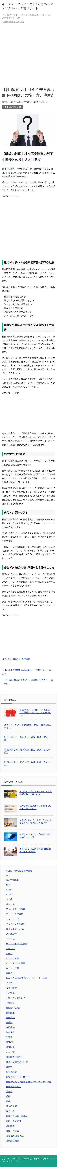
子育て (9, 983)
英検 (8, 1096)
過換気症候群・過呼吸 (16, 1116)
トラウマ (10, 948)
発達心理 (10, 1042)
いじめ (9, 894)
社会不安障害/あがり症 (12, 107)
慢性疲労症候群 (13, 1008)
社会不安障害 (23, 659)
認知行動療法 (12, 1106)
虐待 (8, 1101)
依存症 (9, 973)
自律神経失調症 (13, 1086)
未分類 (9, 1022)
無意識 (9, 1037)
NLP (8, 885)
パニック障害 (12, 958)
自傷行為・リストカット (17, 1077)
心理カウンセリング (15, 998)
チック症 (10, 939)
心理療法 (10, 1003)
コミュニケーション (15, 929)
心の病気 (10, 993)
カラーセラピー (13, 919)
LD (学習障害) (12, 880)
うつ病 (9, 899)
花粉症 (9, 1091)
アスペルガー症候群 (15, 909)
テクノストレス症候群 (16, 944)
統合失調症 (11, 1072)
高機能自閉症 (12, 1141)
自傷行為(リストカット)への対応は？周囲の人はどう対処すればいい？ (35, 712)
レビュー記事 (12, 968)
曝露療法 (10, 1017)
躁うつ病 (10, 1111)
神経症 (9, 1067)
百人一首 (10, 1052)
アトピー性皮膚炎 (14, 914)
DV (7, 876)
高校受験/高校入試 (15, 1136)
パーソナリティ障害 (15, 963)
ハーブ (9, 953)
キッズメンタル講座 (15, 924)
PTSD (9, 890)
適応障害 (10, 1126)
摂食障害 (10, 1013)
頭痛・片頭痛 (12, 1131)
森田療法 (10, 1027)
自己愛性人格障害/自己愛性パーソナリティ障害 (28, 1082)
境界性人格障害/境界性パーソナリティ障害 (26, 978)
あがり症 (12, 659)
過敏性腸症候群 (13, 1121)
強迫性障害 (11, 988)
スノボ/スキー (12, 934)
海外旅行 (10, 1032)
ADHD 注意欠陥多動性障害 (19, 871)
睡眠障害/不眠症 (13, 1057)
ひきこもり (11, 904)
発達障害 (10, 1047)
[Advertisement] (28, 55)
